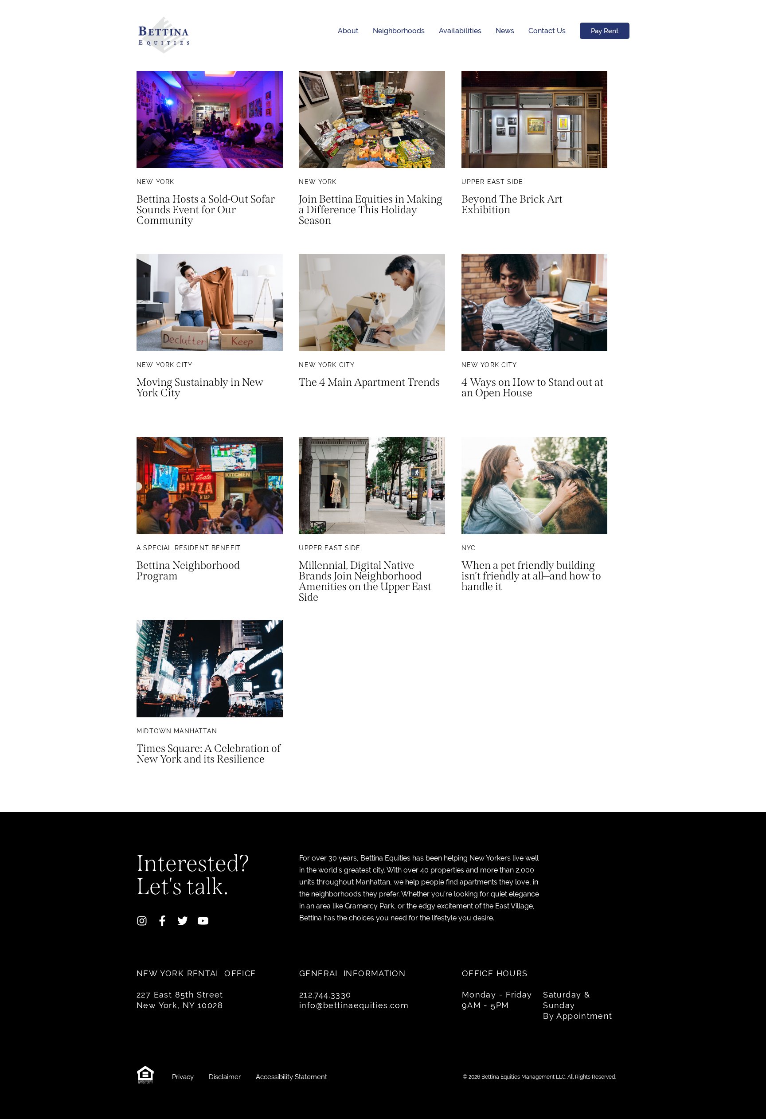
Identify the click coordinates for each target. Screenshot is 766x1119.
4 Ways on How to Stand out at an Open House (532, 388)
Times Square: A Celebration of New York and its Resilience (209, 754)
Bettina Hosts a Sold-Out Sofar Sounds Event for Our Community (206, 210)
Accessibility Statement (291, 1076)
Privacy (183, 1076)
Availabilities (460, 31)
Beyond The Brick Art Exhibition (512, 205)
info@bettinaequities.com (354, 1005)
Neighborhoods (399, 31)
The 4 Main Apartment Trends (369, 382)
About (348, 31)
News (505, 31)
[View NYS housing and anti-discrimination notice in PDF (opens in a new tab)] (148, 1077)
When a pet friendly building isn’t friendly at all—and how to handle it (531, 576)
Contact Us (547, 31)
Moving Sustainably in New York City (200, 388)
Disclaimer (225, 1076)
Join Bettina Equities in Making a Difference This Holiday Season (370, 210)
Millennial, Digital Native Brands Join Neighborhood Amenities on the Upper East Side (365, 581)
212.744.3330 (325, 994)
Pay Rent (604, 31)
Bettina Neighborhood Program (188, 571)
